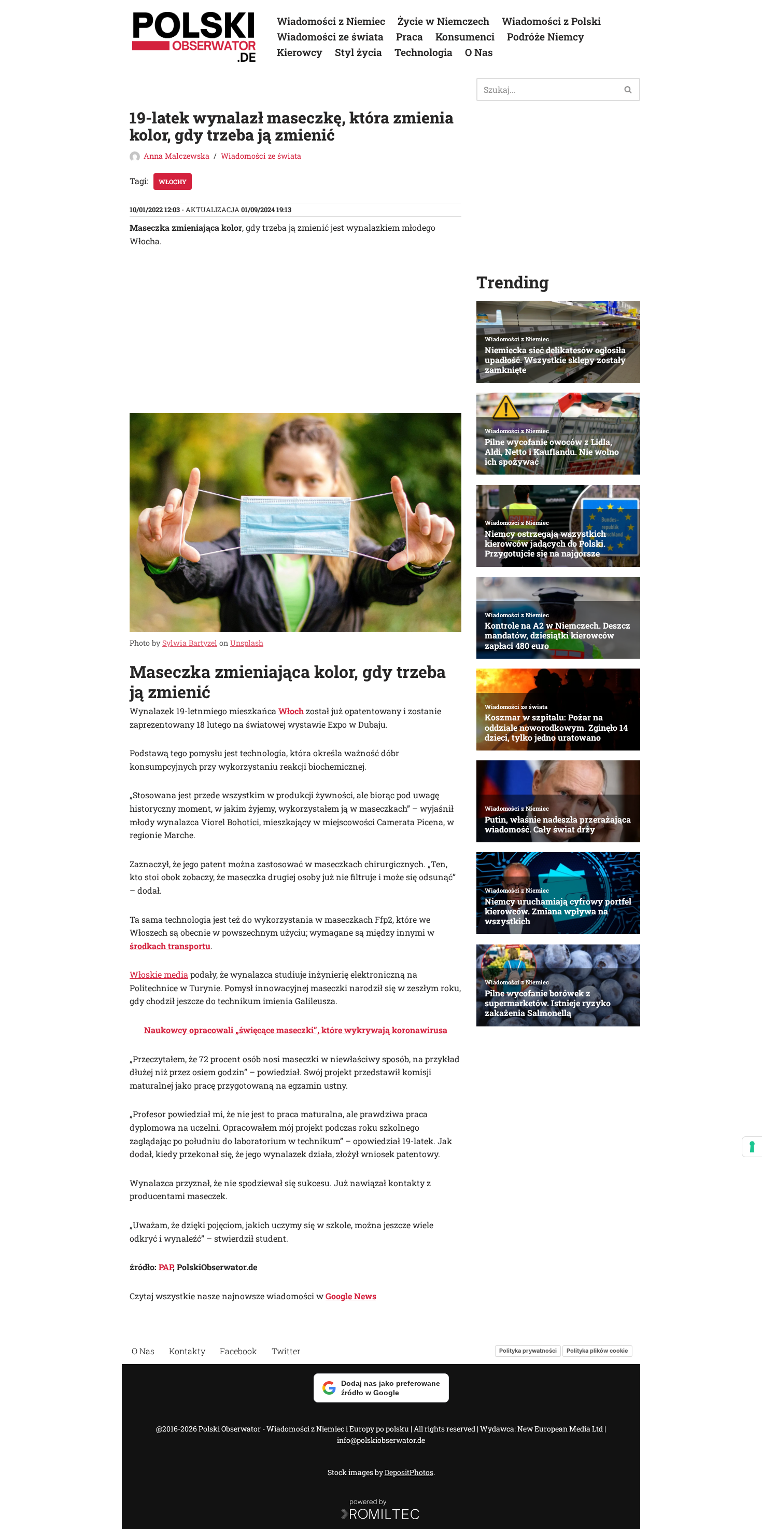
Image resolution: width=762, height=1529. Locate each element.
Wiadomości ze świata (330, 36)
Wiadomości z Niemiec (331, 21)
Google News (351, 1295)
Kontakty (187, 1350)
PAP (166, 1266)
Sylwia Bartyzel (189, 643)
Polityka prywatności (528, 1351)
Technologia (423, 52)
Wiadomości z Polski (551, 21)
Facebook (238, 1350)
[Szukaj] (628, 89)
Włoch (291, 710)
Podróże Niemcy (545, 36)
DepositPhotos (409, 1472)
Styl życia (358, 52)
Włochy (173, 181)
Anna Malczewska (176, 156)
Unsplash (246, 643)
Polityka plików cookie (597, 1351)
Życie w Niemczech (443, 21)
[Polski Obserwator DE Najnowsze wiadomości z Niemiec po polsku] (194, 36)
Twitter (286, 1350)
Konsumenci (465, 36)
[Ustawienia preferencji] (752, 1147)
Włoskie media (159, 974)
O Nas (479, 52)
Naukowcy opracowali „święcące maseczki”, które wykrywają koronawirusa (295, 1029)
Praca (409, 36)
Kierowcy (299, 52)
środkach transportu (170, 945)
